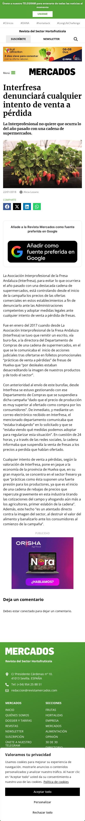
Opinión (52, 737)
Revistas (11, 726)
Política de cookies (56, 782)
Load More (42, 632)
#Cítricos (8, 23)
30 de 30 (52, 742)
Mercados (53, 726)
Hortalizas (54, 715)
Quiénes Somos (17, 715)
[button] (75, 39)
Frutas (51, 710)
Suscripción (14, 737)
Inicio (9, 710)
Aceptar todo (42, 792)
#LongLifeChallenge (68, 23)
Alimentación (56, 731)
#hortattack (43, 23)
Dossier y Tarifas (18, 720)
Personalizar (42, 802)
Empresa (52, 720)
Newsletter (14, 731)
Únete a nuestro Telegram (18, 743)
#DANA (25, 23)
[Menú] (13, 73)
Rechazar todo (42, 812)
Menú (6, 73)
